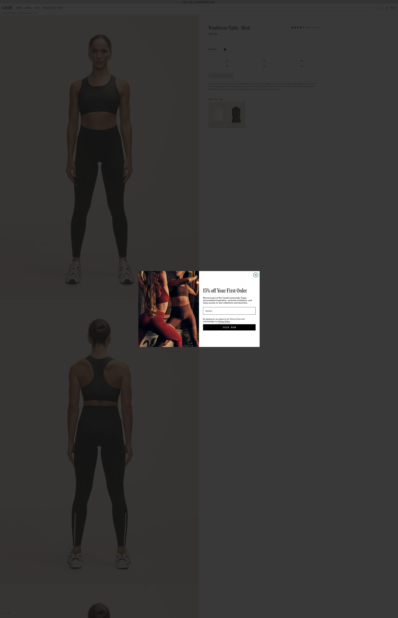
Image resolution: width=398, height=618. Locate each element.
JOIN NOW (229, 327)
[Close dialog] (255, 275)
